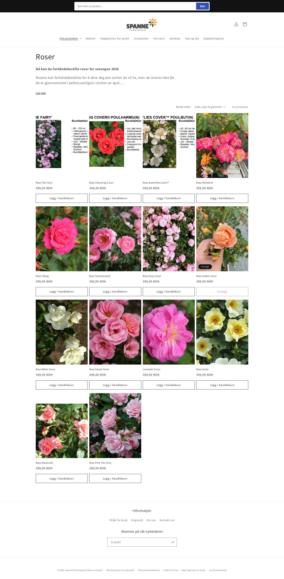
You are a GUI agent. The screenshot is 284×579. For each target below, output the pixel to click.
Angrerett (137, 520)
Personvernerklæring (149, 570)
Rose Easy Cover (152, 276)
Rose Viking (42, 276)
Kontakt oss (167, 520)
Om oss (151, 520)
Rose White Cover (45, 369)
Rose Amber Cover (206, 276)
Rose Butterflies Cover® (156, 182)
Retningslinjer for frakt (193, 570)
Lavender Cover (151, 369)
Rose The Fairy (44, 182)
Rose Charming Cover (101, 182)
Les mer (41, 93)
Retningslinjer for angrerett (120, 570)
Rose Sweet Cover (99, 369)
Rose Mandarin (204, 182)
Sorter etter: (183, 107)
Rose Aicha (202, 369)
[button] (40, 24)
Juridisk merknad (218, 570)
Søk (202, 6)
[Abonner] (172, 542)
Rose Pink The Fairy (100, 462)
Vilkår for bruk (119, 520)
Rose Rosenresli (44, 462)
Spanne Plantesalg (74, 570)
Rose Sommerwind (99, 276)
